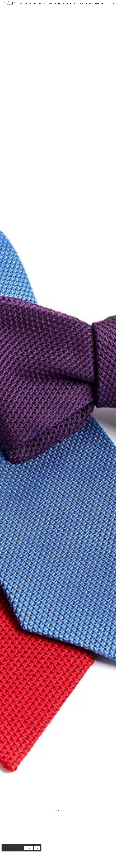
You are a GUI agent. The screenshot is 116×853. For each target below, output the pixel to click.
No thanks (71, 447)
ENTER (71, 435)
